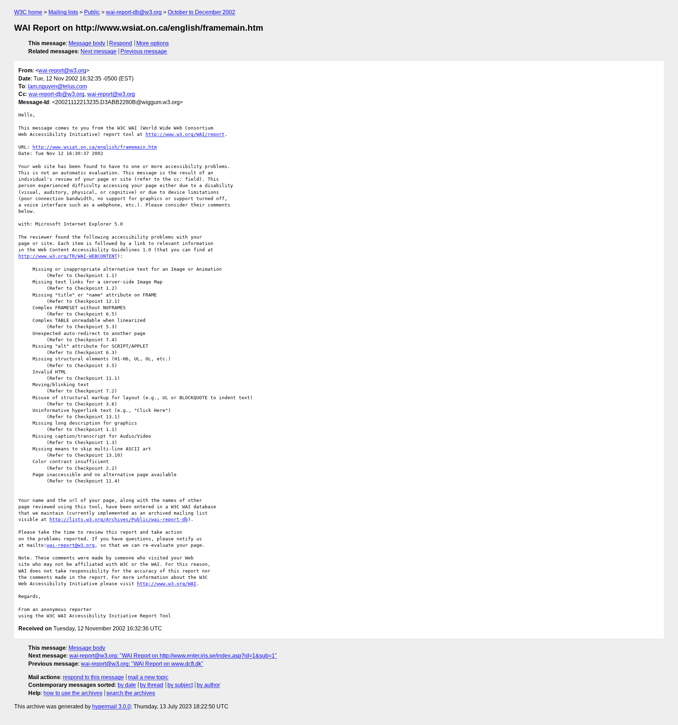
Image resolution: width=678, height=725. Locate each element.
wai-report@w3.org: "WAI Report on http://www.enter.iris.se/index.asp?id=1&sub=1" (173, 656)
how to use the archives (72, 693)
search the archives (130, 693)
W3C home (28, 12)
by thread (151, 685)
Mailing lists (63, 12)
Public (92, 12)
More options (152, 43)
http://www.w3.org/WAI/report (185, 134)
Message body (87, 43)
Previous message (143, 51)
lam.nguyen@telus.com (57, 86)
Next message (99, 51)
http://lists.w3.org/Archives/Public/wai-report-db (118, 519)
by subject (180, 685)
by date (127, 685)
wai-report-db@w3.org (134, 12)
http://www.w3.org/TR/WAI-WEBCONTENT (67, 256)
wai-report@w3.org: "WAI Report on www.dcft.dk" (142, 664)
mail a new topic (148, 677)
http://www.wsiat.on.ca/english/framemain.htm (94, 147)
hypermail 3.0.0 (111, 706)
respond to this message (93, 677)
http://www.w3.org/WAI (166, 583)
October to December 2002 (201, 12)
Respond (120, 43)
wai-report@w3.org (62, 70)
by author (208, 685)
